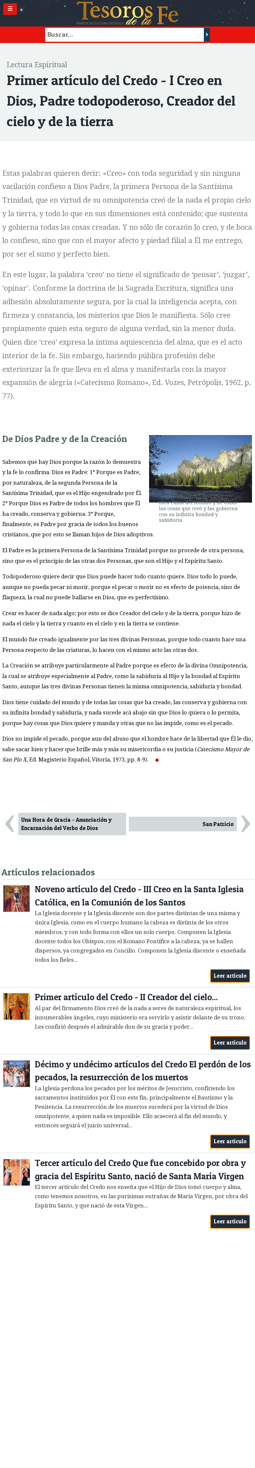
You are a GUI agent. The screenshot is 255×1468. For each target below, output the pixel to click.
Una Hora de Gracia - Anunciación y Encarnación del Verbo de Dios (66, 823)
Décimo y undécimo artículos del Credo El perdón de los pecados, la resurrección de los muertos (143, 1071)
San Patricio (218, 824)
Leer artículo (230, 975)
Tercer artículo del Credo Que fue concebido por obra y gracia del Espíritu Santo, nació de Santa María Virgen (140, 1169)
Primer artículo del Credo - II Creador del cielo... (126, 997)
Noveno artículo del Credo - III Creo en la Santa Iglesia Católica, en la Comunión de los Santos (139, 896)
